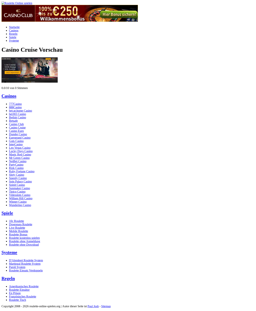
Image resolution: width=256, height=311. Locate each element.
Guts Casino (16, 141)
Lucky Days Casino (21, 151)
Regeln (13, 33)
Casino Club (16, 124)
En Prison (15, 293)
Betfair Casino (17, 117)
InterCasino (16, 144)
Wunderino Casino (20, 205)
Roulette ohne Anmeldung (24, 241)
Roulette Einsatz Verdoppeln (26, 270)
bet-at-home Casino (20, 110)
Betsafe (13, 120)
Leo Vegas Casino (20, 147)
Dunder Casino (18, 134)
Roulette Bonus (18, 234)
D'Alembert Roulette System (26, 260)
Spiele (12, 37)
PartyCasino (16, 164)
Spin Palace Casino (20, 181)
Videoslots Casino (19, 195)
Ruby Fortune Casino (21, 171)
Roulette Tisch (17, 299)
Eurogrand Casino (20, 137)
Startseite (14, 27)
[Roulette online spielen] (16, 3)
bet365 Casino (17, 114)
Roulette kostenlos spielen (24, 237)
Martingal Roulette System (24, 263)
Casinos (13, 30)
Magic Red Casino (20, 154)
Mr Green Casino (19, 157)
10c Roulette (16, 221)
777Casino (15, 103)
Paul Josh (93, 306)
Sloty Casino (16, 174)
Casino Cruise (17, 127)
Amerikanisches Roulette (24, 286)
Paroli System (17, 267)
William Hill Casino (20, 198)
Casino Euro (16, 130)
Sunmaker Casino (19, 188)
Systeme (14, 40)
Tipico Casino (17, 191)
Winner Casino (18, 201)
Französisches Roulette (22, 296)
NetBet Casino (17, 161)
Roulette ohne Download (24, 244)
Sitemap (106, 306)
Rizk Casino (16, 168)
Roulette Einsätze (19, 289)
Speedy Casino (18, 178)
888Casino (15, 107)
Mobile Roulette (18, 231)
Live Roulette (17, 227)
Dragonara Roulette (20, 224)
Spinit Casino (17, 184)
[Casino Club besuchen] (69, 20)
